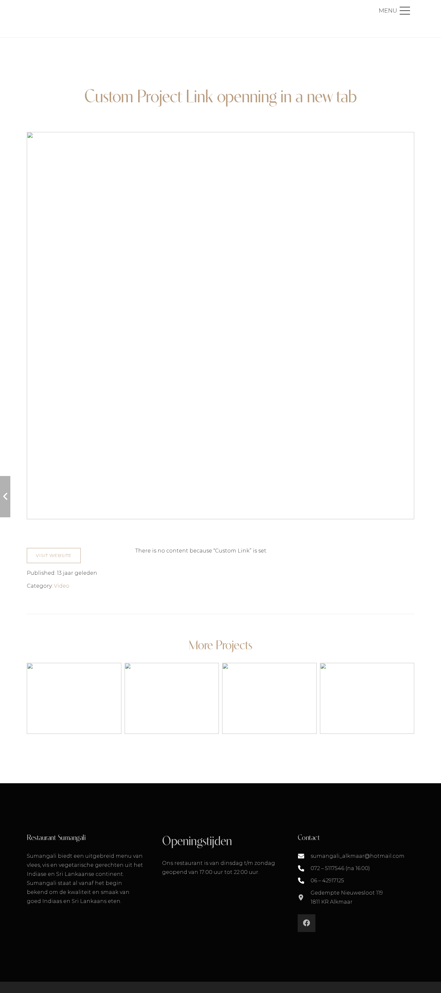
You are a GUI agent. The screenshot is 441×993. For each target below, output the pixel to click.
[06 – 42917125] (304, 880)
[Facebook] (306, 923)
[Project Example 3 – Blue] (74, 698)
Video (61, 586)
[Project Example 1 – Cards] (269, 698)
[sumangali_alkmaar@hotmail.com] (304, 856)
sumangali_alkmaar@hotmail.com (358, 856)
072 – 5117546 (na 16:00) (340, 868)
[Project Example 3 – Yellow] (172, 698)
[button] (394, 11)
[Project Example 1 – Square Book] (367, 698)
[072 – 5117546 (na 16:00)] (304, 868)
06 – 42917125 (327, 880)
